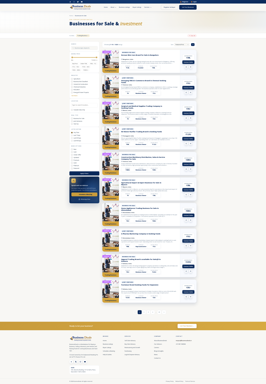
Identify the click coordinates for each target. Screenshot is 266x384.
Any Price (75, 63)
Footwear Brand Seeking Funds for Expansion (139, 285)
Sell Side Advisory (130, 340)
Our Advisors (158, 344)
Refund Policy (179, 381)
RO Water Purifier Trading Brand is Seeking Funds (141, 132)
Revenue (127, 66)
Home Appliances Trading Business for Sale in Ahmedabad (140, 209)
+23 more (74, 96)
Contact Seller (188, 62)
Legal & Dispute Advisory (132, 354)
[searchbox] (84, 105)
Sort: (172, 44)
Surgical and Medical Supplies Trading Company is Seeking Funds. (141, 107)
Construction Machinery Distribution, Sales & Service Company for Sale (143, 158)
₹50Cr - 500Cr (76, 70)
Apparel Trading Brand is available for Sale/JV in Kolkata (141, 260)
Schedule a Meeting (85, 194)
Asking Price (75, 54)
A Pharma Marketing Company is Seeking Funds (140, 234)
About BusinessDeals (160, 340)
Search (73, 44)
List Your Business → (187, 326)
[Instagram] (74, 2)
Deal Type (74, 115)
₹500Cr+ (85, 70)
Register (185, 2)
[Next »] (164, 312)
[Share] (190, 66)
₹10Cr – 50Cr (86, 67)
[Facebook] (70, 2)
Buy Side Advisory (130, 344)
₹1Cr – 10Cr (75, 67)
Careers (156, 347)
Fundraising (128, 351)
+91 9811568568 (181, 344)
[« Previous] (135, 312)
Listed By (140, 66)
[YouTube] (82, 2)
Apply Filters (84, 173)
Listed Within (76, 129)
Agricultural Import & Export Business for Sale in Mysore (141, 184)
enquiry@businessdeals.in (184, 340)
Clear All (192, 35)
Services (147, 7)
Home (106, 7)
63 (159, 312)
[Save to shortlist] (186, 66)
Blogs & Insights (158, 351)
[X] (76, 361)
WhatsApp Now (85, 199)
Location (74, 101)
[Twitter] (78, 2)
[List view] (193, 44)
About (113, 7)
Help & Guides (107, 354)
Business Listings (124, 7)
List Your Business (188, 7)
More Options (76, 146)
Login (195, 2)
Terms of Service (190, 381)
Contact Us (157, 358)
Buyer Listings (137, 7)
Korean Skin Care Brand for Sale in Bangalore (140, 55)
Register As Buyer (169, 7)
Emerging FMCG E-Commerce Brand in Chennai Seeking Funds (143, 81)
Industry (74, 75)
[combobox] (84, 105)
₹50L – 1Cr (93, 63)
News (156, 354)
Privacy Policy (170, 381)
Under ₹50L (84, 63)
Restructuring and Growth (132, 347)
